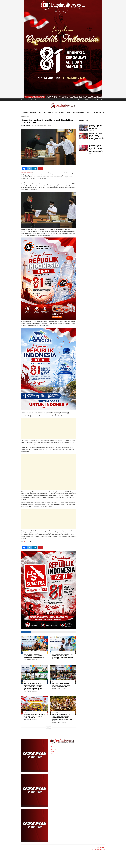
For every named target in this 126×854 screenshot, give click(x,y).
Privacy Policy (53, 749)
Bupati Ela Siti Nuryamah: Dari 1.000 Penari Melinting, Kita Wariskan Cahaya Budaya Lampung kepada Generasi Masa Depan (62, 717)
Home (22, 116)
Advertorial (98, 112)
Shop (29, 99)
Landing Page (24, 99)
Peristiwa (89, 112)
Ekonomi (61, 112)
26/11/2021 (34, 125)
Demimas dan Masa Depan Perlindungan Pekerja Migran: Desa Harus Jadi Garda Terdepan (34, 655)
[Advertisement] (48, 428)
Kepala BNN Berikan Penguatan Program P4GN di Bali (96, 127)
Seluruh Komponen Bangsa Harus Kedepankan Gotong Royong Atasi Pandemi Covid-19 (96, 137)
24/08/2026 (63, 722)
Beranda (25, 112)
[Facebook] (24, 168)
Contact (32, 99)
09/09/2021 (92, 130)
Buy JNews (37, 99)
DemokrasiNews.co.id (100, 849)
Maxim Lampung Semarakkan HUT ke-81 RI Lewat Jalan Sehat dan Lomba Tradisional (34, 716)
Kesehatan (47, 112)
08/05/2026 (92, 153)
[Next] (50, 727)
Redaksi (52, 754)
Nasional (33, 112)
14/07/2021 (92, 141)
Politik (54, 112)
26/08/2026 (35, 659)
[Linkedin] (34, 168)
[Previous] (47, 727)
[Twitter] (29, 168)
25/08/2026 (35, 719)
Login (103, 99)
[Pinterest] (40, 168)
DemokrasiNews (25, 125)
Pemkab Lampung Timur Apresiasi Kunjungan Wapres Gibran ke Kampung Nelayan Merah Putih (96, 148)
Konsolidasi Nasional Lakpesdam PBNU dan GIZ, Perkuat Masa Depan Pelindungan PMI (62, 685)
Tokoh (40, 112)
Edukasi (68, 112)
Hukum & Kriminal (78, 112)
